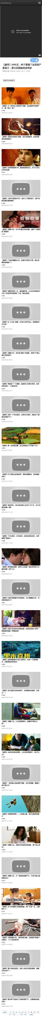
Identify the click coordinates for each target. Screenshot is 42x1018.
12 (14, 1014)
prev (4, 1012)
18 (21, 1014)
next (31, 1014)
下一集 (34, 60)
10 (38, 1012)
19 (25, 1014)
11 (10, 1014)
